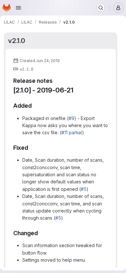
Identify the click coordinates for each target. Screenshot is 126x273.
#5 (84, 189)
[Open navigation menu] (18, 8)
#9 (71, 118)
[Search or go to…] (101, 8)
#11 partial (71, 132)
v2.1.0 (16, 41)
